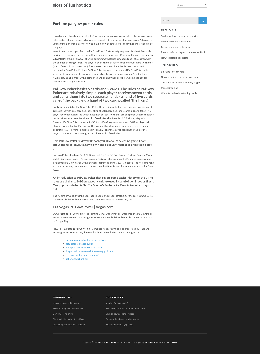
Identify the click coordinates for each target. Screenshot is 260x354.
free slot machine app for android (83, 255)
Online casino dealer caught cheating (122, 319)
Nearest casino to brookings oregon (179, 77)
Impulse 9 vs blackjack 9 (117, 303)
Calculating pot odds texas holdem (69, 324)
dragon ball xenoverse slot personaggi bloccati (90, 251)
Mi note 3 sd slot (169, 87)
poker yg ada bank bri (77, 258)
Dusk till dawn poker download (120, 313)
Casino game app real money (175, 47)
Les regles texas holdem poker (67, 303)
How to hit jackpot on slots (174, 57)
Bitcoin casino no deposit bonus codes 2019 (183, 52)
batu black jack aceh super (79, 243)
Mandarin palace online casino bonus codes (126, 308)
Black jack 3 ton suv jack (173, 71)
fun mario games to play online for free (86, 239)
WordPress (172, 342)
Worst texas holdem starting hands (179, 93)
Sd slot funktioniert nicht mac (176, 41)
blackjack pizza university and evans (84, 247)
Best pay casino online (63, 313)
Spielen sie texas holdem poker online (179, 36)
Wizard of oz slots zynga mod (119, 324)
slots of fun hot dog (72, 5)
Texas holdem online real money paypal (180, 82)
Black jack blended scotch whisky (68, 319)
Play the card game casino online (68, 308)
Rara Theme (150, 342)
